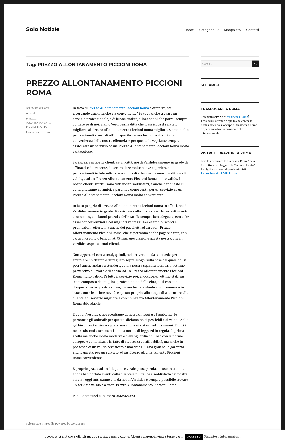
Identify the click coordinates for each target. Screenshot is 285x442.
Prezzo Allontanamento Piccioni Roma (119, 108)
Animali (30, 113)
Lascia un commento (39, 132)
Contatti (252, 30)
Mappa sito (232, 30)
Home (189, 30)
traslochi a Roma (237, 117)
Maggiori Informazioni (222, 436)
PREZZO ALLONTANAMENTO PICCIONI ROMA (38, 122)
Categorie (206, 30)
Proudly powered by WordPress (64, 423)
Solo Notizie (43, 29)
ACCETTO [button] (193, 436)
